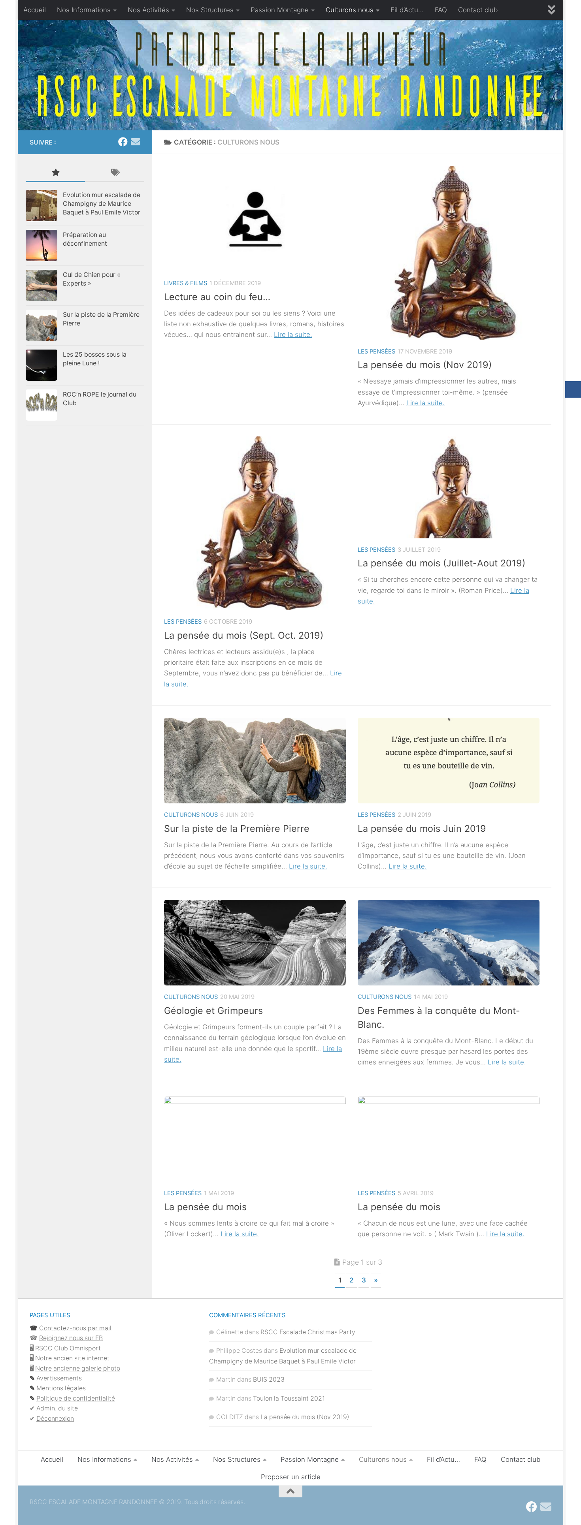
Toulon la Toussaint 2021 (289, 1398)
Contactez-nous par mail (75, 1328)
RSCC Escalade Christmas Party (307, 1332)
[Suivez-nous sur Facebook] (123, 142)
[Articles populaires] (55, 173)
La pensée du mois (205, 1207)
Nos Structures (210, 10)
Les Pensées (376, 351)
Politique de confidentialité (75, 1398)
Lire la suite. (293, 334)
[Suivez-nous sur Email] (135, 142)
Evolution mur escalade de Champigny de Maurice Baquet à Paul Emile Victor (101, 203)
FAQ (441, 10)
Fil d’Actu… (407, 10)
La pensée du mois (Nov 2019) (425, 364)
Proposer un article (291, 1477)
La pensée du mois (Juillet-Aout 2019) (441, 563)
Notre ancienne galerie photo (77, 1368)
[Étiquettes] (114, 173)
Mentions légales (61, 1388)
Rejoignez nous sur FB (71, 1338)
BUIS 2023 (269, 1379)
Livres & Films (185, 283)
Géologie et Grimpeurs (213, 1010)
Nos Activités (148, 10)
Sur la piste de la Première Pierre (236, 828)
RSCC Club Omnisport (68, 1348)
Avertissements (59, 1378)
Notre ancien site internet (72, 1358)
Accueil (34, 10)
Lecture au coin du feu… (217, 297)
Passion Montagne (280, 10)
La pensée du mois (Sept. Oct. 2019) (243, 635)
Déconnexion (55, 1418)
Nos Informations (84, 10)
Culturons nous (350, 10)
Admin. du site (57, 1408)
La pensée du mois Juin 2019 (422, 828)
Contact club (478, 10)
